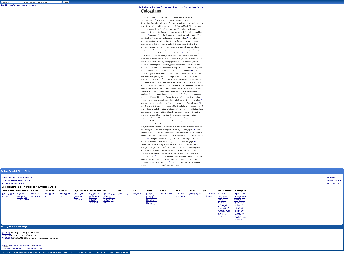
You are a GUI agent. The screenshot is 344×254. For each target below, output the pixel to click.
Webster (220, 199)
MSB (6, 196)
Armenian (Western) (240, 196)
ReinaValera (192, 195)
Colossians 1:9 (6, 235)
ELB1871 (149, 199)
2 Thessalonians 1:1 (31, 248)
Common (220, 213)
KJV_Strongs (93, 195)
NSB (54, 195)
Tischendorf (106, 196)
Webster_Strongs (94, 196)
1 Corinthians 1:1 (15, 245)
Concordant (20, 198)
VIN (49, 196)
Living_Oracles (222, 201)
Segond (177, 195)
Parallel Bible (331, 177)
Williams (228, 211)
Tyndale (81, 193)
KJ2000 (65, 195)
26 (195, 141)
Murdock (140, 193)
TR (110, 198)
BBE (53, 193)
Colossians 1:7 (6, 234)
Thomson (225, 198)
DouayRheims (78, 199)
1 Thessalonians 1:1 (18, 248)
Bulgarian (242, 198)
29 (169, 162)
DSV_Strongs (168, 193)
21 (152, 111)
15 (182, 82)
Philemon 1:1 (43, 248)
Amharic (236, 195)
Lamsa (134, 195)
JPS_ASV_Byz (222, 205)
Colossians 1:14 (7, 237)
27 (176, 147)
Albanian (236, 193)
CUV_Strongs (211, 193)
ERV (9, 193)
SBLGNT (108, 199)
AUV (46, 195)
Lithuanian (237, 213)
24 (194, 129)
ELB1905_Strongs (151, 204)
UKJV (69, 195)
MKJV (66, 193)
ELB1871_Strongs (151, 201)
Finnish (242, 202)
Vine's (112, 252)
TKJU (66, 196)
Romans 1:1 (5, 245)
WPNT (220, 216)
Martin (182, 193)
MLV (27, 199)
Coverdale (77, 195)
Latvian (241, 211)
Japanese (237, 210)
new (99, 193)
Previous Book (144, 7)
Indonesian (237, 207)
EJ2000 (224, 214)
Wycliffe (76, 193)
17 (180, 94)
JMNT (50, 195)
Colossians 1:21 (7, 238)
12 (191, 70)
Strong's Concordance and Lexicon (48, 252)
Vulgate (120, 193)
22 (154, 117)
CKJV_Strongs (93, 202)
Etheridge (135, 193)
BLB (24, 199)
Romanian (237, 217)
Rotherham (20, 196)
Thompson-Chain (84, 252)
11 (160, 67)
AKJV (7, 195)
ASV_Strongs (93, 198)
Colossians (32, 5)
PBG (242, 213)
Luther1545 (149, 193)
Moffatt (224, 208)
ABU (224, 202)
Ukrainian (243, 217)
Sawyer (220, 202)
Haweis (220, 198)
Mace (219, 195)
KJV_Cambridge (222, 193)
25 (148, 138)
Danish (236, 201)
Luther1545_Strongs (152, 195)
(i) (149, 17)
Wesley (220, 196)
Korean (236, 211)
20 (199, 102)
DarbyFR (177, 193)
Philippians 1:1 (6, 248)
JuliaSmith (20, 195)
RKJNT (62, 196)
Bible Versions (14, 5)
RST (241, 193)
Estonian (236, 202)
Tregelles (106, 198)
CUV (205, 193)
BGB (112, 201)
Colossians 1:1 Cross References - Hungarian (16, 180)
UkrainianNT (238, 219)
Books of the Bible (333, 183)
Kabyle (242, 210)
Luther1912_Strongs (152, 198)
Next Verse (183, 7)
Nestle (113, 198)
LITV (25, 198)
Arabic (245, 193)
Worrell (220, 208)
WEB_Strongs (93, 199)
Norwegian (237, 216)
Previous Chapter (154, 7)
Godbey (26, 196)
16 (181, 85)
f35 (112, 199)
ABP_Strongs (93, 193)
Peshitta (138, 195)
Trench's (104, 252)
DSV (162, 193)
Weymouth (48, 193)
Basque (236, 198)
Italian (243, 207)
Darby (25, 195)
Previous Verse (166, 7)
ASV (12, 193)
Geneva (79, 196)
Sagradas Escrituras (195, 193)
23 (187, 120)
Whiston (224, 195)
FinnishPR (237, 204)
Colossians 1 (176, 7)
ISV (46, 196)
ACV (21, 199)
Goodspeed (221, 210)
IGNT (32, 196)
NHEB (225, 213)
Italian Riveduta (238, 208)
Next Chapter (192, 7)
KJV (3, 193)
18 (164, 97)
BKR (241, 199)
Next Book (200, 7)
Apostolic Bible (122, 252)
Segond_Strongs (180, 196)
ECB (18, 199)
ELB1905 (149, 202)
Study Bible (4, 5)
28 (155, 156)
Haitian (243, 204)
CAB (228, 214)
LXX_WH (113, 195)
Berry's (96, 252)
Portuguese (237, 214)
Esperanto (242, 201)
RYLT (219, 214)
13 (164, 76)
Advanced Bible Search (334, 180)
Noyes (226, 204)
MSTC (61, 193)
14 (188, 79)
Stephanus (106, 195)
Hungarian (23, 5)
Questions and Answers (22, 252)
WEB (3, 195)
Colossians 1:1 (6, 232)
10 (165, 61)
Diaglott (19, 193)
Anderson (220, 204)
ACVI (36, 196)
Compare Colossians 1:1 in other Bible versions (17, 177)
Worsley (225, 196)
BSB (3, 196)
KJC (61, 195)
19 (201, 99)
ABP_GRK (106, 193)
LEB (11, 195)
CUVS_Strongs (208, 196)
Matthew (82, 195)
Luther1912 (149, 196)
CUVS (205, 195)
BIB (39, 196)
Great (75, 196)
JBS (198, 195)
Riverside (227, 210)
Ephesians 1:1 (37, 245)
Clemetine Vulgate (123, 195)
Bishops (76, 198)
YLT (6, 193)
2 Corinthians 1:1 (27, 245)
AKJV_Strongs (93, 201)
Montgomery (221, 211)
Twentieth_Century (223, 207)
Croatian (236, 199)
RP (104, 199)
